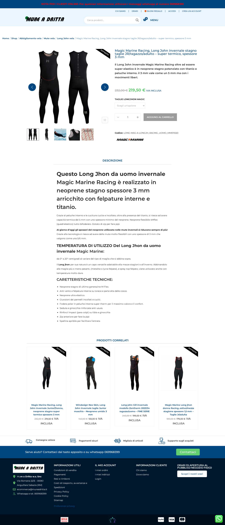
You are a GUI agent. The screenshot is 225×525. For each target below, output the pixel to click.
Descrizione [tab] (112, 160)
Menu (154, 20)
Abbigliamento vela (30, 38)
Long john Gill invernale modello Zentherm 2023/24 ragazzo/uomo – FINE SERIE (134, 408)
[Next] (105, 87)
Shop (14, 38)
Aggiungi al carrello (160, 117)
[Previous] (32, 87)
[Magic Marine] (130, 139)
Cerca (137, 20)
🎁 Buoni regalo (153, 11)
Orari (135, 11)
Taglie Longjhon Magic (130, 99)
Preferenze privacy (64, 506)
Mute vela (49, 38)
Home (5, 38)
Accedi (172, 11)
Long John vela (65, 38)
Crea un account (191, 11)
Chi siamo (120, 11)
